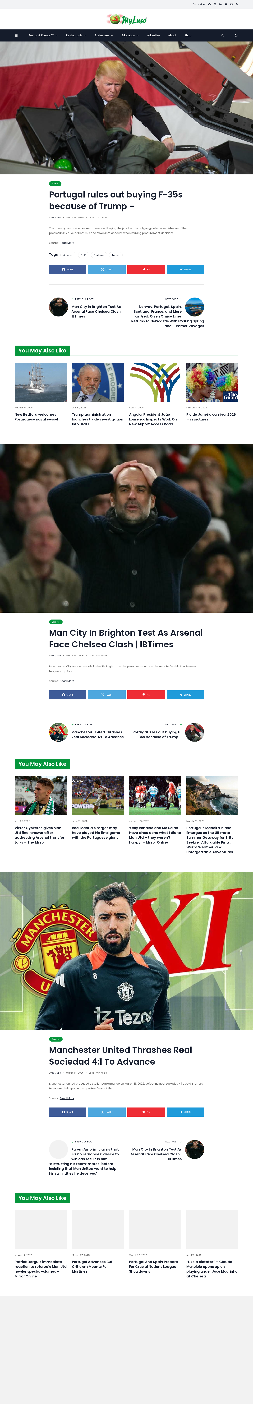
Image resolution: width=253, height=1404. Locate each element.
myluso (56, 217)
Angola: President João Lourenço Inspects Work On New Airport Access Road (153, 419)
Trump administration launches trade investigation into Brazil (97, 419)
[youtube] (226, 4)
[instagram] (231, 4)
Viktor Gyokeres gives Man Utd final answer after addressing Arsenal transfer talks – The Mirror (39, 835)
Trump (116, 255)
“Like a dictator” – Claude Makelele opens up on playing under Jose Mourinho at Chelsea (212, 1269)
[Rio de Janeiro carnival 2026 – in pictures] (212, 382)
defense (68, 255)
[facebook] (209, 4)
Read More (67, 243)
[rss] (237, 4)
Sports (56, 621)
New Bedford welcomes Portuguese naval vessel (36, 417)
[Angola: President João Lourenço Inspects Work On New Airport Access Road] (155, 382)
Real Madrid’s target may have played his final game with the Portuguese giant (96, 832)
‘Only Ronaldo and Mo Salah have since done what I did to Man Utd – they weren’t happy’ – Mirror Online (155, 835)
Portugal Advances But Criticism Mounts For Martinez (92, 1266)
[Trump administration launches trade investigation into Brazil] (98, 382)
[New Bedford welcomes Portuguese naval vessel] (41, 382)
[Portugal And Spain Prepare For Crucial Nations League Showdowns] (155, 1229)
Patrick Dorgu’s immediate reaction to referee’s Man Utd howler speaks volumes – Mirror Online (41, 1269)
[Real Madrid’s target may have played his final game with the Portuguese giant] (98, 795)
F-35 (83, 255)
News (55, 183)
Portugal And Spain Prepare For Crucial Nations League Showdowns (153, 1266)
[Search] (222, 35)
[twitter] (215, 4)
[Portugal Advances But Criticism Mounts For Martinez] (98, 1229)
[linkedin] (220, 4)
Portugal (99, 255)
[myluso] (126, 19)
